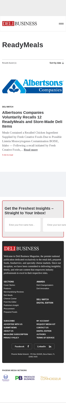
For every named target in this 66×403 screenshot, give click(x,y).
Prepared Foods (10, 312)
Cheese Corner (10, 299)
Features (7, 288)
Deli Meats (8, 295)
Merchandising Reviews (14, 292)
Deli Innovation (43, 288)
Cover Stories (9, 285)
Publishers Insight (11, 305)
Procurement (9, 309)
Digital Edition (45, 303)
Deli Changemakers (45, 285)
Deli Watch (43, 299)
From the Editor (10, 302)
